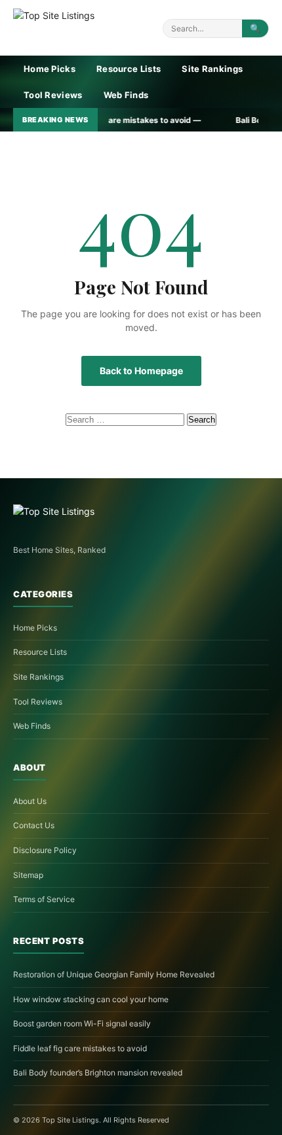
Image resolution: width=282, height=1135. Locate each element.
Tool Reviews (53, 95)
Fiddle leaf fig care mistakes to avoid (80, 1048)
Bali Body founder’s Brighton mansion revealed (97, 1072)
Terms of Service (44, 899)
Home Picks (49, 68)
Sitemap (28, 875)
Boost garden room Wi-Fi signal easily (82, 1023)
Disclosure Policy (45, 850)
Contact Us (33, 825)
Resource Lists (128, 68)
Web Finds (126, 95)
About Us (30, 801)
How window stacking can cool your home (91, 999)
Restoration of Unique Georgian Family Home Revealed (113, 974)
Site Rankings (212, 68)
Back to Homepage (141, 370)
